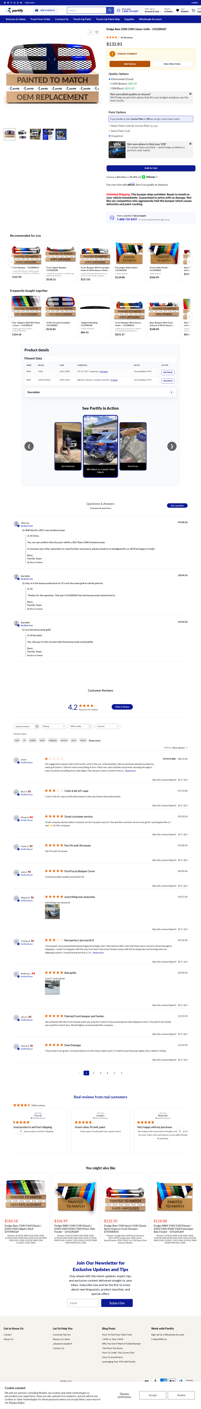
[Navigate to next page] (121, 1073)
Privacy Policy (17, 1402)
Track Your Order (40, 19)
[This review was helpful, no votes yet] (179, 779)
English (194, 2)
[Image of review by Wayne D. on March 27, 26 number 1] (52, 911)
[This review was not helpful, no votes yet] (184, 779)
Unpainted (117, 136)
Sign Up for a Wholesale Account (167, 1334)
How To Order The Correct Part (118, 1352)
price (74, 740)
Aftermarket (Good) (122, 79)
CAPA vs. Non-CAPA (112, 1339)
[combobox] (54, 726)
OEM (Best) (123, 88)
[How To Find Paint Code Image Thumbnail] (61, 134)
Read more (130, 770)
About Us (8, 1339)
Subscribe (117, 1303)
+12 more (103, 371)
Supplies (129, 19)
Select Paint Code (120, 131)
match (83, 740)
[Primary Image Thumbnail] (10, 134)
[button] (21, 1131)
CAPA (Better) (124, 83)
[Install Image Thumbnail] (35, 134)
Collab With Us (159, 1339)
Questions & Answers (100, 503)
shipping (53, 740)
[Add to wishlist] (96, 32)
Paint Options (117, 112)
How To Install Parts (112, 1357)
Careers (8, 1334)
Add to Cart (150, 168)
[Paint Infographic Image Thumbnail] (48, 134)
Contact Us (61, 19)
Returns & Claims (16, 19)
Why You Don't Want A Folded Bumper (121, 1343)
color (17, 740)
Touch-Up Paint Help (108, 19)
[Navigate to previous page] (79, 1073)
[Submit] (110, 10)
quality (33, 740)
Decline (181, 1395)
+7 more (113, 380)
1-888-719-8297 (130, 11)
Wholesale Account (150, 19)
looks (42, 740)
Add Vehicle (130, 64)
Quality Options (119, 73)
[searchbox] (24, 726)
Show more (95, 740)
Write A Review (122, 706)
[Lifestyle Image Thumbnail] (22, 134)
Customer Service (62, 1334)
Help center (30, 3)
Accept (153, 1395)
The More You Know (112, 1348)
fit (24, 740)
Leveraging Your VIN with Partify (119, 1361)
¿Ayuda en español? (62, 1343)
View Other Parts (172, 64)
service (64, 740)
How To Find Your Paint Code (117, 1334)
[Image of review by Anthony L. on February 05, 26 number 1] (52, 987)
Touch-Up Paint (82, 19)
